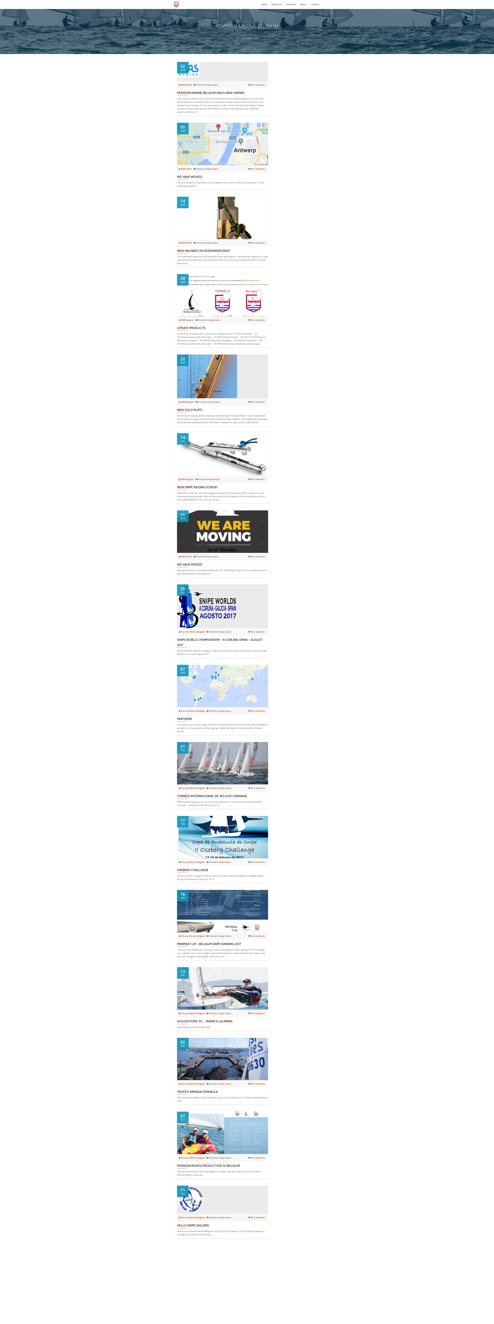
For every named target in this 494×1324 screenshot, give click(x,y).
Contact (315, 4)
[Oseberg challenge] (222, 836)
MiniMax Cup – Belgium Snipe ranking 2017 (209, 944)
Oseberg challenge (192, 870)
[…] (196, 112)
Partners (291, 4)
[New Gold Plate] (207, 376)
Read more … (183, 263)
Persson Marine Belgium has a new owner (210, 93)
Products (277, 4)
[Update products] (222, 295)
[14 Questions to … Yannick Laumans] (222, 988)
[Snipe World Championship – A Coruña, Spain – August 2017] (207, 606)
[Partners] (222, 685)
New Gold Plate (189, 410)
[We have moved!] (222, 143)
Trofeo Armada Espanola (197, 1092)
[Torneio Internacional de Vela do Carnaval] (222, 763)
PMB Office (186, 84)
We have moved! (189, 177)
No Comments (258, 84)
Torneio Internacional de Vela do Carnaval (212, 796)
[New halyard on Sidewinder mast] (222, 217)
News (264, 4)
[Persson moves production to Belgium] (222, 1132)
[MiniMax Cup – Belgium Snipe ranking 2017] (222, 910)
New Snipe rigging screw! (197, 487)
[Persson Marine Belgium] (177, 4)
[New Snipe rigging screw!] (222, 454)
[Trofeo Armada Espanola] (222, 1058)
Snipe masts (212, 84)
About (303, 4)
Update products (191, 328)
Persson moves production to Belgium (208, 1166)
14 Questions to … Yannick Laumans (205, 1021)
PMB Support (188, 320)
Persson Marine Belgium (193, 631)
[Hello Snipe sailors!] (190, 1199)
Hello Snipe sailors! (193, 1225)
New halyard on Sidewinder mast (204, 251)
